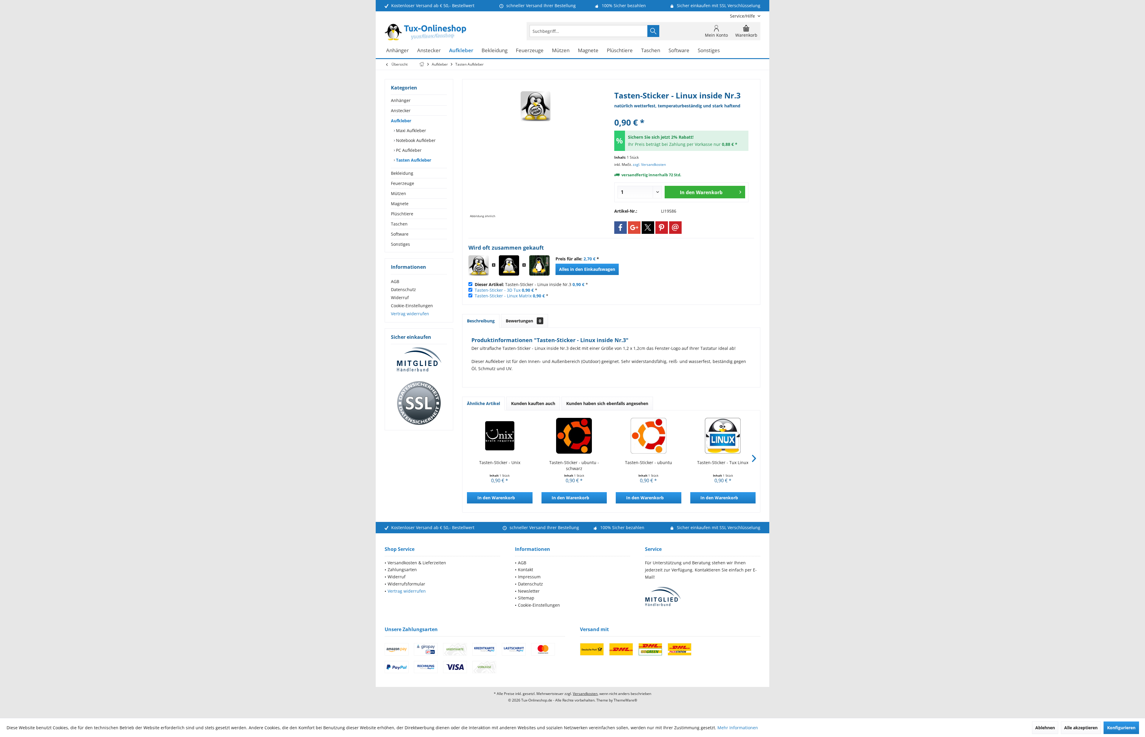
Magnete (400, 203)
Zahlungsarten (402, 569)
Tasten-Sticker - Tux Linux (722, 462)
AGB (395, 281)
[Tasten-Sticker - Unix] (500, 436)
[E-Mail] (675, 227)
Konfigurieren (1121, 727)
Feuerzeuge (402, 183)
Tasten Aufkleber (413, 160)
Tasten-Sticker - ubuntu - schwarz (574, 465)
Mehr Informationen (737, 727)
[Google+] (634, 227)
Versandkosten (585, 693)
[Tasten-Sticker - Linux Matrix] (539, 265)
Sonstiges (400, 244)
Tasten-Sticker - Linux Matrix (503, 296)
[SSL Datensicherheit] (419, 403)
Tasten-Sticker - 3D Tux (498, 290)
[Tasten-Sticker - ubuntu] (648, 436)
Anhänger (401, 100)
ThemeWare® (625, 700)
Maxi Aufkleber (410, 130)
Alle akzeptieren (1081, 727)
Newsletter (529, 591)
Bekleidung (402, 173)
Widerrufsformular (406, 584)
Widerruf (400, 297)
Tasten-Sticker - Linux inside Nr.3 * (531, 284)
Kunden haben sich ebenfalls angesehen (607, 403)
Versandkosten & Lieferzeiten (417, 563)
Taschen (399, 224)
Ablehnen (1045, 727)
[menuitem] (742, 16)
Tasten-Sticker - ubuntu (648, 462)
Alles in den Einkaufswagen (587, 269)
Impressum (529, 577)
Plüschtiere (402, 214)
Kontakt (525, 569)
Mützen (398, 193)
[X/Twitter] (648, 227)
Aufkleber (401, 120)
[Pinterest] (661, 227)
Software (400, 234)
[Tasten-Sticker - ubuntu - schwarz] (574, 436)
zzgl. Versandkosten (649, 164)
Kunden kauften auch (533, 403)
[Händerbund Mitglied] (419, 359)
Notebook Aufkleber (415, 140)
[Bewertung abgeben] (681, 114)
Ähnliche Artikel (483, 403)
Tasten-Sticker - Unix (499, 462)
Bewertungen (523, 321)
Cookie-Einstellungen (412, 305)
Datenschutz (403, 289)
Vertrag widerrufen (410, 313)
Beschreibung (481, 321)
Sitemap (526, 598)
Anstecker (401, 110)
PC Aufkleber (408, 150)
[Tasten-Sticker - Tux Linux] (723, 436)
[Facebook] (620, 227)
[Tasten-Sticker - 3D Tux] (509, 265)
